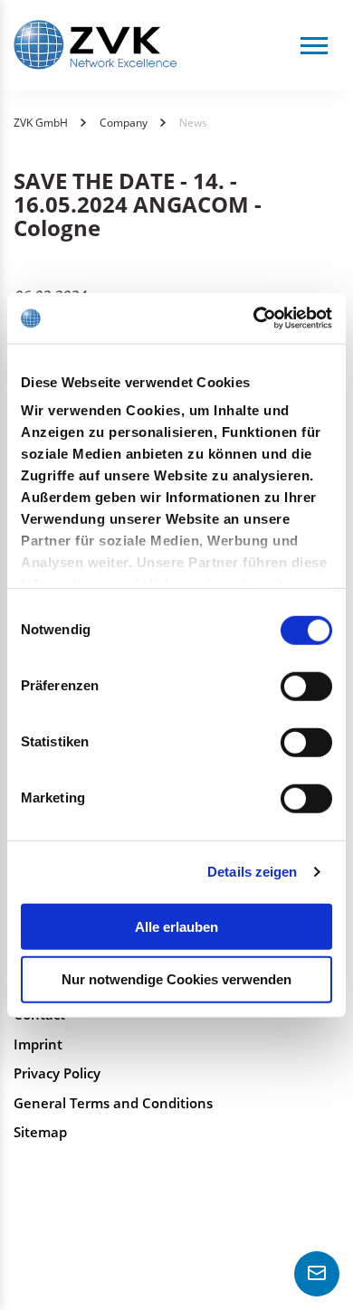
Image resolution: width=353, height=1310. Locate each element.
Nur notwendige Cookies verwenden (176, 979)
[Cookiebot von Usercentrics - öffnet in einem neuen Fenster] (254, 318)
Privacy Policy (57, 1073)
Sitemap (40, 1132)
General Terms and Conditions (113, 1103)
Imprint (38, 1044)
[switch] (306, 685)
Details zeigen (252, 871)
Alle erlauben (176, 926)
